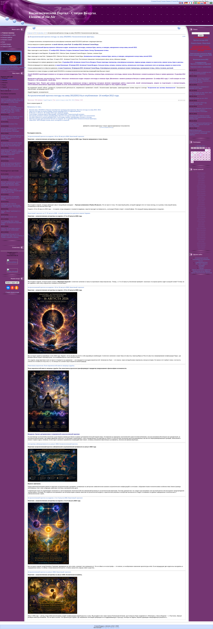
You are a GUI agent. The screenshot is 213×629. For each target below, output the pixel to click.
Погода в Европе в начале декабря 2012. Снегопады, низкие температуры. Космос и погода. (60, 117)
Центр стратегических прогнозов (201, 272)
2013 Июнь (201, 224)
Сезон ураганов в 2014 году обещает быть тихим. (198, 103)
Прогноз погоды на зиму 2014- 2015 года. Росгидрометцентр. (200, 93)
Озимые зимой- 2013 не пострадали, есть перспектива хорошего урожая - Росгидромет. (11, 205)
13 (45, 33)
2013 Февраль (201, 217)
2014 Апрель (201, 239)
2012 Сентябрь (201, 208)
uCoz (117, 627)
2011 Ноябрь (201, 189)
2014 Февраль (201, 237)
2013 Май (201, 222)
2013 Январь (201, 215)
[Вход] (22, 23)
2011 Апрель (201, 176)
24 (192, 159)
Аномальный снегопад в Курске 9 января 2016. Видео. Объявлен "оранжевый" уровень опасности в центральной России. (200, 80)
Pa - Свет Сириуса (201, 264)
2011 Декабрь (201, 191)
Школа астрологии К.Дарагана (201, 269)
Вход (111, 127)
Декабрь (41, 33)
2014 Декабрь (201, 245)
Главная (29, 33)
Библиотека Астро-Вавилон (201, 271)
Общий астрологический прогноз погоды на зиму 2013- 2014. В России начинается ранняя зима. (11, 164)
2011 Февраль (201, 173)
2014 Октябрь (201, 243)
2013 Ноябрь (201, 232)
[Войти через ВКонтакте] (8, 288)
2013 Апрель (201, 221)
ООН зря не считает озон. (9, 217)
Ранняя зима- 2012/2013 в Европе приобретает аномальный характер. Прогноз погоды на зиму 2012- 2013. (65, 110)
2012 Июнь (201, 202)
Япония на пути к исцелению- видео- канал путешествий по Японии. (10, 198)
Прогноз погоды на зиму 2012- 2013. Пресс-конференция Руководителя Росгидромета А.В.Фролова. (12, 100)
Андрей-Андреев (47, 100)
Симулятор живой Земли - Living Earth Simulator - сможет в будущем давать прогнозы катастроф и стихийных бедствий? (12, 152)
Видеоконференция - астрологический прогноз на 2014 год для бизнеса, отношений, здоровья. (199, 132)
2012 (35, 33)
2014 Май (201, 241)
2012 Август (201, 206)
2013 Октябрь (201, 230)
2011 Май (201, 178)
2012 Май (201, 200)
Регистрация (104, 127)
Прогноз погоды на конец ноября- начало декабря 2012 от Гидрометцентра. (55, 111)
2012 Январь (201, 193)
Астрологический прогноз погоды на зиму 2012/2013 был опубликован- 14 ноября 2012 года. (73, 96)
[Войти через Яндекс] (12, 288)
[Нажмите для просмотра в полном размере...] (48, 202)
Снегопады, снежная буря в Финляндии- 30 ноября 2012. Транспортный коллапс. (57, 114)
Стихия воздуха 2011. (8, 158)
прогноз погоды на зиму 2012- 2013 (65, 100)
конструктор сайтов (108, 627)
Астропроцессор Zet (201, 258)
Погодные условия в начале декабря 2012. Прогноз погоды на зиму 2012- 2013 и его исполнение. (62, 115)
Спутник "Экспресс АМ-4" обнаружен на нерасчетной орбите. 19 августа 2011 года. (12, 190)
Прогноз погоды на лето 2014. (198, 98)
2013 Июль (201, 226)
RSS (211, 1)
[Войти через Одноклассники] (16, 288)
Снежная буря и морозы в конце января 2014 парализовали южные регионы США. (200, 117)
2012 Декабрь (201, 213)
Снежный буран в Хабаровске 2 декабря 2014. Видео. (199, 87)
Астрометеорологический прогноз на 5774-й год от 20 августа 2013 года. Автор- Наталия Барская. (11, 144)
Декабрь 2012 (200, 146)
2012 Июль (201, 204)
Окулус (201, 268)
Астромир (201, 265)
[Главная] (7, 18)
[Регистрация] (14, 21)
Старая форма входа (12, 292)
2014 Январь (201, 235)
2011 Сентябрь (201, 186)
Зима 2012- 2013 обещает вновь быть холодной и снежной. (49, 120)
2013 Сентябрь (201, 228)
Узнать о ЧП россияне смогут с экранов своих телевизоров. (11, 229)
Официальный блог (201, 262)
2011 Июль (201, 182)
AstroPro (201, 267)
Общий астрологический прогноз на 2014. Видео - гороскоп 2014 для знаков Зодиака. (12, 137)
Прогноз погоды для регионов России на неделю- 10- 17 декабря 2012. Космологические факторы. (63, 118)
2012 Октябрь (201, 210)
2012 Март (201, 197)
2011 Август (201, 184)
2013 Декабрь (201, 234)
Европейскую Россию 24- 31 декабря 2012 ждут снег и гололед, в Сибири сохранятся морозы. (12, 235)
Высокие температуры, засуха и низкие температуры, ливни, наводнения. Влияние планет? (11, 183)
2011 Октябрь (201, 187)
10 (192, 155)
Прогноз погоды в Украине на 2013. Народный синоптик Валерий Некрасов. (12, 118)
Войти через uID (12, 283)
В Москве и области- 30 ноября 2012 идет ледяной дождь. (49, 113)
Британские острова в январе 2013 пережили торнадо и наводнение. (12, 176)
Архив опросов (13, 89)
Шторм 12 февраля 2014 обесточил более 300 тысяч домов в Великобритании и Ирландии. (12, 129)
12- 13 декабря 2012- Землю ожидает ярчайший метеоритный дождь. (11, 222)
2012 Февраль (201, 195)
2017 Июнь (201, 248)
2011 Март (201, 174)
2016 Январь (201, 246)
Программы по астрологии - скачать (201, 260)
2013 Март (201, 219)
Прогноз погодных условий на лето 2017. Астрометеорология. (200, 73)
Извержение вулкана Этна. (9, 124)
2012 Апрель (201, 198)
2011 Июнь (201, 180)
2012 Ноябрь (201, 211)
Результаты (4, 89)
